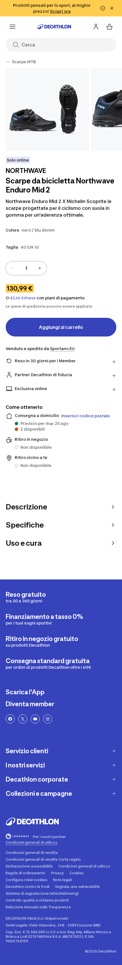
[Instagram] (47, 718)
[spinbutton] (26, 268)
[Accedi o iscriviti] (96, 26)
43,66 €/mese (23, 298)
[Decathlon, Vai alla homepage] (54, 26)
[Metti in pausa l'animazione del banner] (102, 8)
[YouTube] (35, 718)
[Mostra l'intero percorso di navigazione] (8, 62)
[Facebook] (10, 718)
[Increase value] (40, 268)
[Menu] (12, 26)
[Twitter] (22, 718)
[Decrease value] (12, 268)
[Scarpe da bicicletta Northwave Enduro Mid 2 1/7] (47, 109)
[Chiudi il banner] (111, 8)
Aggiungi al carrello (61, 327)
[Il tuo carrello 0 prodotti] (109, 26)
